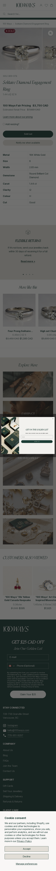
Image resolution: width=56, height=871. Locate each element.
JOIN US (36, 442)
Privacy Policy (24, 841)
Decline (26, 856)
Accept (26, 848)
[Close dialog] (53, 418)
